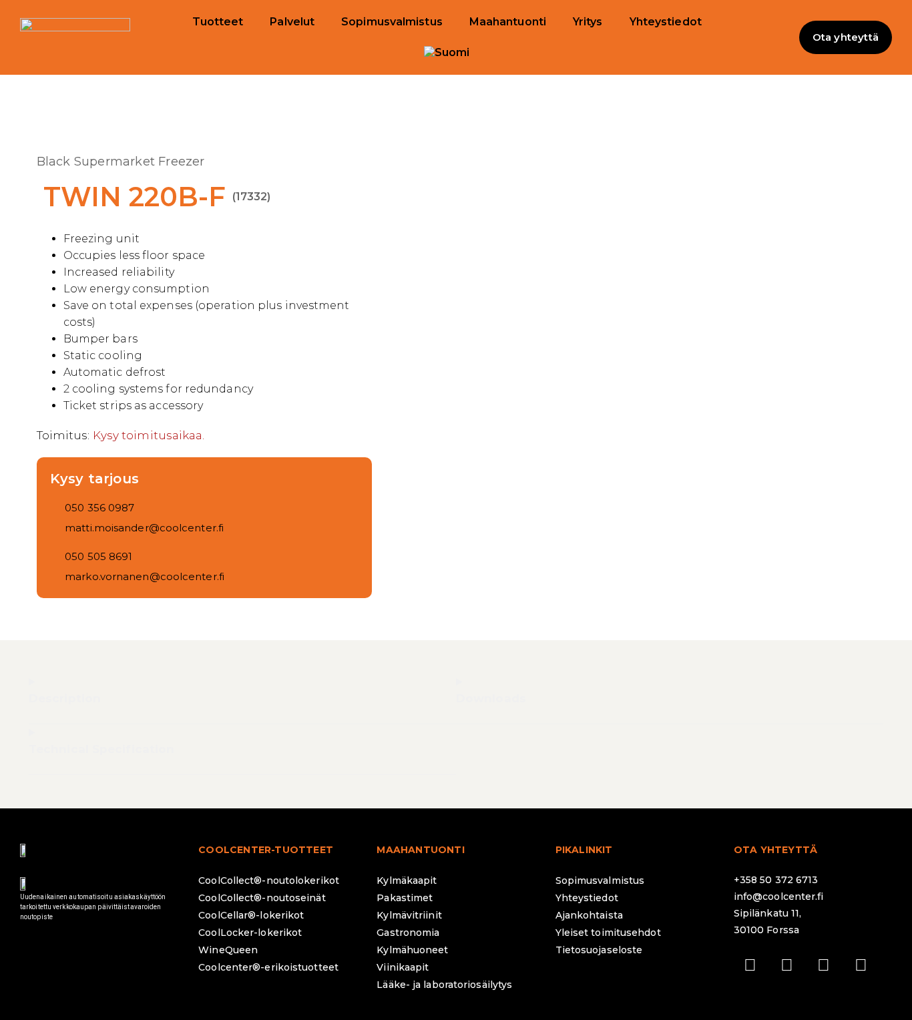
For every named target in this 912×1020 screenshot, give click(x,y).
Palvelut (292, 21)
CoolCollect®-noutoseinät (261, 898)
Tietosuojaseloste (599, 950)
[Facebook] (750, 965)
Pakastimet (405, 898)
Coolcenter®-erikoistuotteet (268, 967)
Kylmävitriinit (409, 915)
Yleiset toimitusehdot (608, 933)
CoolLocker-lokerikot (250, 933)
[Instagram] (787, 965)
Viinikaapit (403, 967)
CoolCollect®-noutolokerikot (268, 880)
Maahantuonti (507, 21)
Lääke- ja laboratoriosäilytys (444, 985)
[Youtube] (860, 965)
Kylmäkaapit (407, 880)
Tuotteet (218, 21)
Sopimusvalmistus (392, 21)
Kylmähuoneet (412, 950)
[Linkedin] (824, 965)
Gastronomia (408, 933)
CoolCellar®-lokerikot (251, 915)
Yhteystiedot (666, 21)
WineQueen (228, 950)
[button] (772, 37)
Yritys (588, 21)
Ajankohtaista (589, 915)
